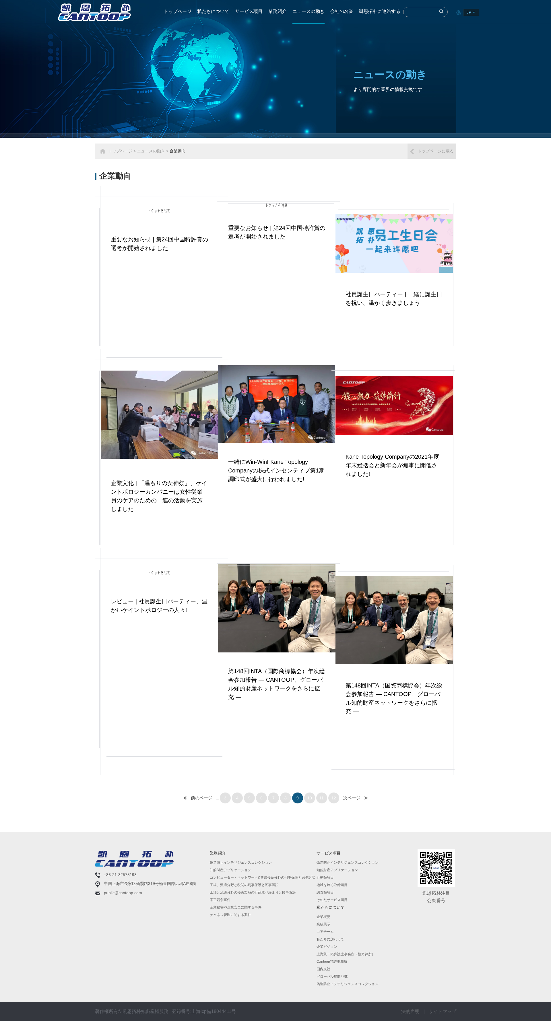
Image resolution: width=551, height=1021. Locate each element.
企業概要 (323, 917)
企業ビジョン (327, 947)
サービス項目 (249, 11)
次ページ (351, 797)
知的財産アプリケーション (230, 870)
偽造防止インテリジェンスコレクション (241, 863)
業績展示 (323, 924)
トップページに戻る (436, 151)
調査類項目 (325, 892)
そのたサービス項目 (332, 900)
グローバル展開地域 (332, 976)
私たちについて (213, 11)
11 (321, 798)
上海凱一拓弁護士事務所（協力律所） (346, 954)
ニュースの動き (308, 11)
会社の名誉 (341, 11)
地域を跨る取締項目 (332, 885)
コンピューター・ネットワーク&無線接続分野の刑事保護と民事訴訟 (262, 877)
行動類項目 (325, 877)
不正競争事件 (220, 900)
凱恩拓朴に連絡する (379, 11)
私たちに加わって (330, 939)
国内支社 (323, 969)
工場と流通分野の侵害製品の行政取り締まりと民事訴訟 (253, 892)
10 (309, 798)
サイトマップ (442, 1011)
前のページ (201, 797)
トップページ (177, 11)
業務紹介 (277, 11)
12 (333, 798)
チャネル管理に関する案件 (230, 915)
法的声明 (410, 1011)
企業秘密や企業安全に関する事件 (235, 907)
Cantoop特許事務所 (332, 962)
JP (469, 12)
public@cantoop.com (123, 892)
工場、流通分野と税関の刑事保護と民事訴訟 (244, 885)
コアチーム (325, 932)
